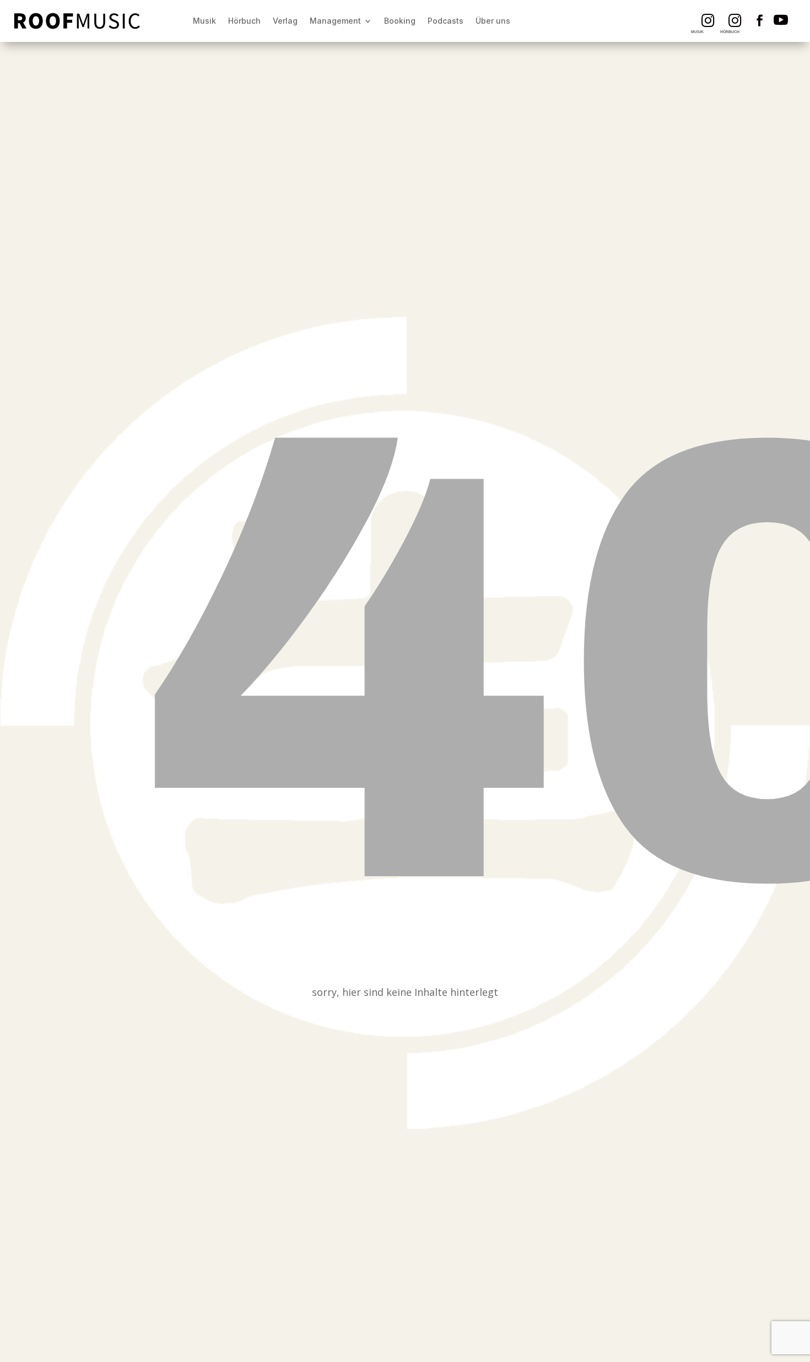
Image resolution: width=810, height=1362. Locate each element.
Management (335, 20)
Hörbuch (244, 20)
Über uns (493, 20)
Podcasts (445, 20)
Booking (399, 20)
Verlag (285, 20)
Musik (204, 20)
